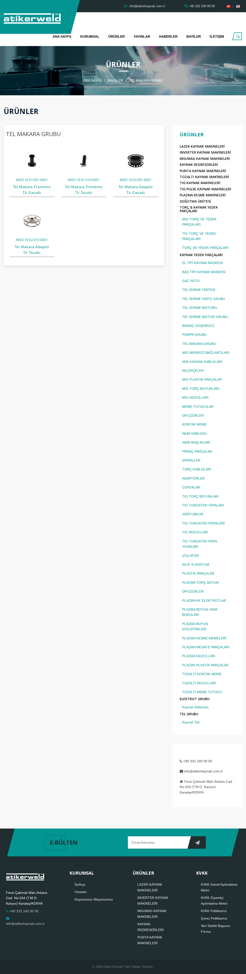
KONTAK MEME (194, 424)
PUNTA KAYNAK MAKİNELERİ (203, 170)
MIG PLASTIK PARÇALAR (202, 379)
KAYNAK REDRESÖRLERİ (199, 164)
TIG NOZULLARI (195, 532)
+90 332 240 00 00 (202, 6)
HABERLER (168, 36)
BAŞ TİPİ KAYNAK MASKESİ (203, 272)
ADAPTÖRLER (193, 478)
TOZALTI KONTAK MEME (201, 674)
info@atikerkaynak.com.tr (146, 6)
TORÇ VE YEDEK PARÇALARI (205, 248)
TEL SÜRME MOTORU (199, 308)
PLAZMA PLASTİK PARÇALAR (205, 665)
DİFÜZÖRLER (193, 415)
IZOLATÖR (190, 556)
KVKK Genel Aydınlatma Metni (219, 887)
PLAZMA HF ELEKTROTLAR (204, 600)
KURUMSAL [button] (89, 36)
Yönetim (80, 892)
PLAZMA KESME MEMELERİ (204, 638)
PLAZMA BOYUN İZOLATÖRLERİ (195, 626)
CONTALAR (191, 487)
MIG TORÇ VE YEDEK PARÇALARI (199, 221)
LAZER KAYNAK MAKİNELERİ (202, 146)
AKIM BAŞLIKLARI (196, 442)
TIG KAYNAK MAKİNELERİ (200, 182)
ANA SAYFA (62, 36)
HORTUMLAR (192, 514)
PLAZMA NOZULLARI (198, 656)
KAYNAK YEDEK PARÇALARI (201, 255)
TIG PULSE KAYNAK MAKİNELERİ (205, 189)
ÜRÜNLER (116, 36)
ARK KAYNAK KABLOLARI (202, 362)
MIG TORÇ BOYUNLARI (200, 389)
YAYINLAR (142, 36)
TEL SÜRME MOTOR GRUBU (205, 317)
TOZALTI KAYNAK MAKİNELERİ (204, 176)
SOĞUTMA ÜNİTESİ (195, 201)
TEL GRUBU (189, 714)
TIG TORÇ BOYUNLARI (200, 496)
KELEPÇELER (193, 371)
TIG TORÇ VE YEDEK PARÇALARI (199, 236)
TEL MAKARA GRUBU (199, 344)
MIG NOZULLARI (195, 397)
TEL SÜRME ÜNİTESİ (198, 290)
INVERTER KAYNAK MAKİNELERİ (205, 152)
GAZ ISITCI (191, 281)
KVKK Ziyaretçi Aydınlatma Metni (214, 900)
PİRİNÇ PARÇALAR (197, 451)
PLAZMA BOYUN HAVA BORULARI (199, 612)
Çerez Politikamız (214, 918)
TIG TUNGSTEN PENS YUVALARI (199, 543)
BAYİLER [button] (193, 36)
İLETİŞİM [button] (217, 36)
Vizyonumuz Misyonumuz (93, 899)
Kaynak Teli (190, 722)
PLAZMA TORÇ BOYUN (200, 582)
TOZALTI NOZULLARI (199, 683)
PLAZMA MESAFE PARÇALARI (205, 647)
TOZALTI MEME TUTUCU (202, 692)
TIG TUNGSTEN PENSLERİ (203, 523)
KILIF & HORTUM (195, 564)
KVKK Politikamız (214, 911)
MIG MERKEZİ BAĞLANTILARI (205, 353)
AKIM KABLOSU (194, 433)
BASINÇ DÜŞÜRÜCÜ (198, 326)
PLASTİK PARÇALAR (198, 573)
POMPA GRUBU (194, 335)
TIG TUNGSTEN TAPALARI (203, 505)
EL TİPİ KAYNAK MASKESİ (202, 263)
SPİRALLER (191, 460)
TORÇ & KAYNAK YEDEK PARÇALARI (199, 209)
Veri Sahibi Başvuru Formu (215, 928)
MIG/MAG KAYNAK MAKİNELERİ (205, 158)
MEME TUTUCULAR (198, 407)
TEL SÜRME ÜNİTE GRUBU (203, 299)
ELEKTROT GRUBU (194, 699)
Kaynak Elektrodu (195, 707)
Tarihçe (79, 884)
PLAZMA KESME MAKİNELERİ (203, 195)
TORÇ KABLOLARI (196, 469)
